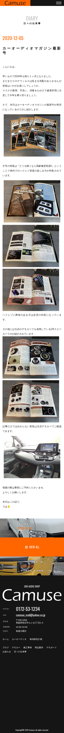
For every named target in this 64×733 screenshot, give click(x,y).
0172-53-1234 (28, 608)
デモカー (16, 647)
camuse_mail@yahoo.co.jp (30, 615)
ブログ (6, 647)
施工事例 (27, 647)
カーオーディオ (19, 639)
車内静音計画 (36, 639)
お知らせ (7, 651)
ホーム (6, 639)
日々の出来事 (20, 651)
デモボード (51, 647)
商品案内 (39, 647)
